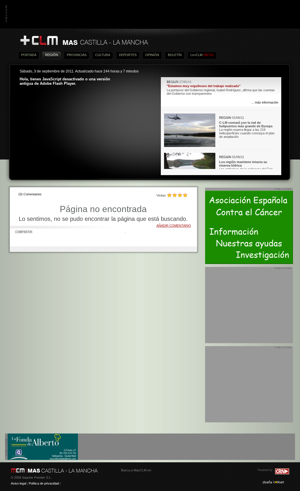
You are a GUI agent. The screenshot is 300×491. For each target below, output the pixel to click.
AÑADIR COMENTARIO (173, 225)
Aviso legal (18, 483)
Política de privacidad (44, 483)
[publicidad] (43, 458)
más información (266, 102)
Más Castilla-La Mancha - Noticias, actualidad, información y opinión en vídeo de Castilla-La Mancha (84, 41)
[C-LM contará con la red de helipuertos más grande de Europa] (189, 146)
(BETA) (208, 55)
